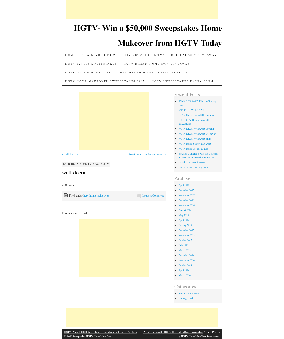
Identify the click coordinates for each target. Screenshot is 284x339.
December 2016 (186, 200)
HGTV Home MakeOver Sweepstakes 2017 (105, 81)
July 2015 (183, 245)
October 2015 (185, 240)
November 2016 (187, 205)
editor (71, 164)
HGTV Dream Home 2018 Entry (195, 138)
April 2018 (184, 185)
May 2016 (184, 215)
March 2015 (185, 250)
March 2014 (185, 275)
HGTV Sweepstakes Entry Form (183, 81)
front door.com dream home (147, 154)
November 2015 (187, 235)
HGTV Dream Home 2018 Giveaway (197, 133)
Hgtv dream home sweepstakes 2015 (153, 72)
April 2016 (184, 220)
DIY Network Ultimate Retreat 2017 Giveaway (170, 54)
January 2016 (185, 225)
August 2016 (185, 210)
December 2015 (186, 230)
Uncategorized (186, 298)
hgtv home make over (96, 195)
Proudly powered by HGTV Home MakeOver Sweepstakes (173, 331)
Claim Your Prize (100, 54)
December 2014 (186, 255)
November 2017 (187, 195)
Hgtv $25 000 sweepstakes (91, 63)
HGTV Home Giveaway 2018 (194, 148)
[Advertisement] (142, 9)
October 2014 (185, 265)
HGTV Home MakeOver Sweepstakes (200, 336)
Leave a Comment (153, 195)
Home (70, 54)
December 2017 (186, 190)
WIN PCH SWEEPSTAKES (193, 109)
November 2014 (187, 260)
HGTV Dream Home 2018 (88, 72)
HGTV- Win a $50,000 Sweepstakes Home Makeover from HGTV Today (100, 331)
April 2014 (184, 270)
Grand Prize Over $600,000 (192, 162)
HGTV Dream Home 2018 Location (196, 128)
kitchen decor (71, 154)
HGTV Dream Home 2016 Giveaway (157, 63)
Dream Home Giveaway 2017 (193, 167)
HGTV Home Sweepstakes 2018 (195, 143)
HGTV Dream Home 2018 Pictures (196, 114)
